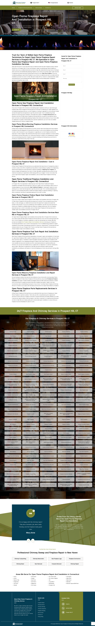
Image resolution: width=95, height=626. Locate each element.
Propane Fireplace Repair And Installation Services (13, 385)
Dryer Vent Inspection (83, 451)
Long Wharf (51, 581)
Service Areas (39, 7)
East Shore (33, 581)
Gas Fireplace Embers (83, 409)
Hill (49, 580)
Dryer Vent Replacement (48, 460)
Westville (68, 581)
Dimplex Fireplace (66, 428)
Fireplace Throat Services (13, 394)
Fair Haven (33, 585)
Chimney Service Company (66, 455)
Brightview (16, 581)
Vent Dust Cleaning (66, 451)
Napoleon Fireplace (48, 424)
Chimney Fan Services (83, 365)
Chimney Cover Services (66, 361)
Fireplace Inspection (48, 356)
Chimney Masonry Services (30, 369)
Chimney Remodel (66, 479)
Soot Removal (48, 336)
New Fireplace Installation (84, 340)
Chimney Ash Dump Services (48, 365)
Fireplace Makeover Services (48, 479)
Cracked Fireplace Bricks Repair (48, 484)
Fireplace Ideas (13, 464)
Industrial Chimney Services (84, 394)
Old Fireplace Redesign (66, 404)
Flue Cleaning (13, 336)
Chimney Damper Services (30, 365)
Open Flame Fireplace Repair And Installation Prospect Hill (27, 35)
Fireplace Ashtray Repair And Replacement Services (84, 385)
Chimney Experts (12, 460)
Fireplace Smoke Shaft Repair (31, 350)
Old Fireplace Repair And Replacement (66, 356)
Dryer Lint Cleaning (48, 451)
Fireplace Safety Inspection (66, 460)
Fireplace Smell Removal (13, 404)
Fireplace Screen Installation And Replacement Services (84, 442)
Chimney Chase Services (48, 361)
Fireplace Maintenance (30, 469)
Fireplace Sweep (48, 369)
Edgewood (33, 583)
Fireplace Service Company (48, 455)
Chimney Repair (66, 336)
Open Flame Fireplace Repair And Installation (13, 479)
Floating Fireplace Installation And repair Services (66, 485)
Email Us (71, 2)
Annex (15, 578)
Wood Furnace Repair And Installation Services (48, 379)
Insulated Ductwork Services (84, 479)
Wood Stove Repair (48, 469)
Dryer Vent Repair (30, 460)
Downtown (33, 576)
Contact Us (48, 7)
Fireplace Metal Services (13, 390)
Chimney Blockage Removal (30, 356)
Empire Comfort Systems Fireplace (13, 442)
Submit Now (71, 84)
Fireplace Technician (84, 464)
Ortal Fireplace (66, 433)
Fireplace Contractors (83, 369)
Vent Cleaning (13, 451)
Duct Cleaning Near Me (30, 464)
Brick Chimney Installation (84, 345)
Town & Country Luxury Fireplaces (48, 419)
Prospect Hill (52, 585)
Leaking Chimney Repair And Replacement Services (30, 400)
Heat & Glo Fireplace (13, 428)
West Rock (68, 580)
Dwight (32, 578)
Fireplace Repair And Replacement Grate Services (30, 390)
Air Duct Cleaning (30, 451)
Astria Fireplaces (84, 419)
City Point (16, 583)
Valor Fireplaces (30, 419)
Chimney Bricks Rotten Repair (66, 399)
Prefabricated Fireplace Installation (84, 379)
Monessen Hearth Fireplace (30, 437)
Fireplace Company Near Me (13, 469)
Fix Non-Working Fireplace (30, 345)
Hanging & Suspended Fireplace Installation (83, 474)
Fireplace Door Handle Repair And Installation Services (66, 385)
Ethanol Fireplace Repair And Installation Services (66, 379)
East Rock (33, 580)
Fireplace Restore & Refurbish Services (30, 485)
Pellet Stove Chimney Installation (48, 409)
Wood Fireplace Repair (30, 374)
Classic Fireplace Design (84, 404)
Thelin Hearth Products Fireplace (30, 442)
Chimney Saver (84, 356)
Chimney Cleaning (30, 331)
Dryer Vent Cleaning (84, 447)
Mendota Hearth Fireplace (48, 433)
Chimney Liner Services (13, 365)
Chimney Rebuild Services (30, 447)
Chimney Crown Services (13, 361)
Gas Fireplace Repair (48, 374)
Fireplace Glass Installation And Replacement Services (30, 385)
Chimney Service (48, 331)
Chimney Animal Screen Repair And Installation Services (66, 345)
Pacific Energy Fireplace (30, 433)
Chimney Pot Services (66, 365)
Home (13, 7)
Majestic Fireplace (66, 424)
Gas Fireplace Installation (13, 379)
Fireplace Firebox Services (48, 390)
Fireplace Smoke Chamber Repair (48, 351)
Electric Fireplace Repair (66, 374)
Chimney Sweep (13, 331)
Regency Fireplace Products (84, 413)
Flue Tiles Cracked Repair (48, 404)
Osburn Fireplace (48, 428)
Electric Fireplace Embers (66, 409)
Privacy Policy (40, 616)
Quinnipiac (68, 576)
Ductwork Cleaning (66, 464)
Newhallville (51, 583)
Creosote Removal (30, 336)
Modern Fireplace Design (13, 409)
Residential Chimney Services (66, 394)
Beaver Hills (16, 580)
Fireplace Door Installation (48, 384)
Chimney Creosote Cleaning (30, 340)
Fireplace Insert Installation (13, 447)
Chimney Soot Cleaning (12, 340)
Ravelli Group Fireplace (48, 442)
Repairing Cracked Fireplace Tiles (48, 400)
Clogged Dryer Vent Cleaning (13, 455)
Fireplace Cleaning (84, 331)
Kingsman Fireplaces (66, 419)
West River (68, 578)
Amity (15, 576)
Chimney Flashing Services (13, 369)
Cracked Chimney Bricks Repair (83, 399)
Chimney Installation (84, 336)
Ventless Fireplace (48, 474)
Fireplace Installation (66, 340)
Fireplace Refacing (66, 350)
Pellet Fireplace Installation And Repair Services (66, 414)
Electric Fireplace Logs (30, 394)
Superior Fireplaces (13, 419)
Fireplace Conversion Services (66, 474)
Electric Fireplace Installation (31, 379)
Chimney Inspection (66, 331)
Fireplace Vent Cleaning (66, 369)
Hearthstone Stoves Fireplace (84, 437)
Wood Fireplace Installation (83, 374)
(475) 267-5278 (78, 7)
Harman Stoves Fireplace (30, 428)
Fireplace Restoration (12, 345)
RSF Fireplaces (13, 424)
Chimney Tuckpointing (83, 350)
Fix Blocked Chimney (13, 399)
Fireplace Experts (83, 455)
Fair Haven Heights (53, 578)
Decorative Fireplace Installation (83, 460)
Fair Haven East (52, 576)
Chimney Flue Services (83, 361)
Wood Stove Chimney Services (13, 474)
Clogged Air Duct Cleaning (30, 455)
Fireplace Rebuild (12, 374)
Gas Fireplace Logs (84, 390)
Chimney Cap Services (30, 361)
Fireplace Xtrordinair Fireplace (84, 433)
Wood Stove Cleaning (84, 469)
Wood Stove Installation (66, 469)
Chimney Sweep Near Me (48, 464)
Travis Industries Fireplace (66, 437)
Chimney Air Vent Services (13, 413)
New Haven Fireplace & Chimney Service (66, 623)
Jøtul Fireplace (13, 433)
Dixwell (15, 585)
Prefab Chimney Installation (48, 447)
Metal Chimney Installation (12, 350)
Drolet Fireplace (13, 437)
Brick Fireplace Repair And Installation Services (12, 485)
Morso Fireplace (48, 437)
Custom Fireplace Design (31, 409)
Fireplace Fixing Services (31, 474)
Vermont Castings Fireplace (84, 424)
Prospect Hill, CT (69, 612)
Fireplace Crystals (30, 413)
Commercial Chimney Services (48, 394)
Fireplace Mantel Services (84, 484)
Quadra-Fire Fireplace (83, 428)
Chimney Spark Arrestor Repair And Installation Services (48, 345)
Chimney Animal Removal (66, 442)
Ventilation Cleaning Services (30, 479)
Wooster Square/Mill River (72, 583)
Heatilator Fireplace (31, 424)
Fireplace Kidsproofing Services (66, 447)
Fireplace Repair (48, 340)
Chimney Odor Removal (30, 404)
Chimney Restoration (13, 356)
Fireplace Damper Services (66, 390)
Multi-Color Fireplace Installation (48, 414)
